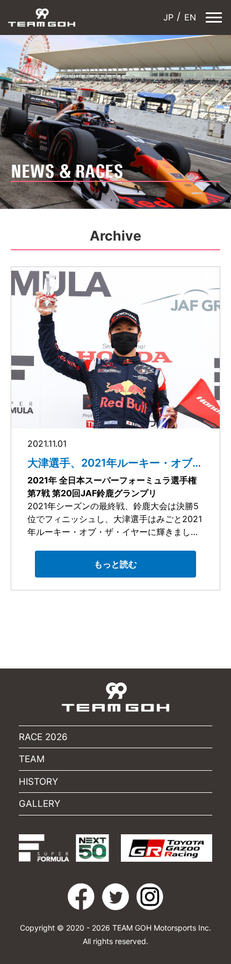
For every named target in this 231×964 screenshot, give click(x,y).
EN (189, 17)
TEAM (32, 759)
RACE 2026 (43, 736)
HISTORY (38, 781)
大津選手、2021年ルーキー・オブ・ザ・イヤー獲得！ (115, 463)
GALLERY (39, 803)
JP (167, 17)
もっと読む (115, 564)
